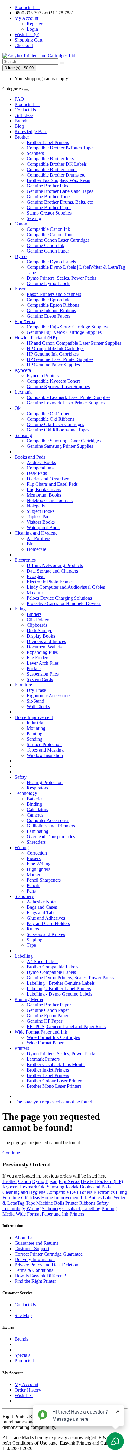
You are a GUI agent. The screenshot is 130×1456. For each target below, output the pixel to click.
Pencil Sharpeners (44, 880)
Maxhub (35, 592)
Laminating (37, 831)
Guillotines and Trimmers (51, 825)
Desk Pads (37, 473)
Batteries (35, 798)
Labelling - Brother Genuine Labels (61, 983)
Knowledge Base (31, 131)
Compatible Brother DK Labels (57, 164)
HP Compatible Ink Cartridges (55, 348)
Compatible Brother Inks (50, 158)
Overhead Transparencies (51, 836)
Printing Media (29, 999)
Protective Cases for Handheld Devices (64, 603)
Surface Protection (44, 744)
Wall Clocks (38, 706)
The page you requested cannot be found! (54, 1101)
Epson (21, 288)
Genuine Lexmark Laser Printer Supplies (66, 402)
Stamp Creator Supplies (49, 212)
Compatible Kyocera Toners (53, 381)
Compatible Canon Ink (48, 229)
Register (34, 23)
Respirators (37, 787)
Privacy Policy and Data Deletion (46, 1264)
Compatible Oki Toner (48, 413)
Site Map (23, 1315)
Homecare (36, 549)
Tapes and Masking (45, 749)
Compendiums (40, 467)
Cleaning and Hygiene (36, 532)
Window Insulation (45, 755)
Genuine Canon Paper (48, 250)
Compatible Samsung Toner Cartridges (64, 440)
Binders (34, 614)
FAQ (19, 99)
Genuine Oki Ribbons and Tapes (58, 429)
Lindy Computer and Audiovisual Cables (66, 587)
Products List (27, 7)
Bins (31, 543)
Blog (19, 126)
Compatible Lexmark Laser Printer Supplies (68, 397)
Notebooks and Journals (50, 500)
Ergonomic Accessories (49, 695)
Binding (34, 804)
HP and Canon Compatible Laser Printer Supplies (74, 343)
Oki (18, 408)
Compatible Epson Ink (48, 299)
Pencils (33, 885)
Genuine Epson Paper (47, 1015)
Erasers (34, 858)
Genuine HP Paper (44, 1021)
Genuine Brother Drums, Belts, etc (60, 202)
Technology (26, 793)
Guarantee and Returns (36, 1243)
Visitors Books (41, 522)
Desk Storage (39, 630)
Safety (21, 777)
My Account (26, 1384)
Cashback (71, 1208)
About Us (24, 1237)
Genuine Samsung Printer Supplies (60, 446)
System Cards (40, 679)
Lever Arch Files (43, 663)
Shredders (36, 842)
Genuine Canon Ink (45, 245)
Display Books (41, 636)
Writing (22, 847)
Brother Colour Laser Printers (55, 1080)
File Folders (38, 657)
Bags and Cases (42, 907)
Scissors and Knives (46, 934)
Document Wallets (44, 646)
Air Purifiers (38, 538)
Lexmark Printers (43, 1059)
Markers (34, 874)
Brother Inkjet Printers (48, 1069)
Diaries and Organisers (48, 478)
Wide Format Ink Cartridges (53, 1037)
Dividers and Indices (46, 641)
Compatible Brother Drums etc (56, 174)
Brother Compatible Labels (52, 966)
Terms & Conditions (34, 1270)
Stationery (24, 896)
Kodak (72, 1186)
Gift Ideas (24, 115)
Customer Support (32, 1248)
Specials (22, 1355)
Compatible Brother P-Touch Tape (60, 147)
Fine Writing (38, 863)
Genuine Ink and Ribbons (51, 310)
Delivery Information (35, 1259)
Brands (21, 120)
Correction (37, 852)
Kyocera (23, 370)
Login (32, 29)
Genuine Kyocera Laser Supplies (58, 386)
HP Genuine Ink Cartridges (53, 353)
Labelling (24, 956)
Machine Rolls (50, 1203)
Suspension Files (43, 673)
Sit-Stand (35, 701)
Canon (21, 223)
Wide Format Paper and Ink (41, 1031)
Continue (11, 1152)
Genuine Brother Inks (47, 185)
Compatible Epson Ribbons (53, 305)
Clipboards (37, 625)
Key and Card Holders (48, 923)
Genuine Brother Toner (49, 196)
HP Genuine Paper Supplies (53, 364)
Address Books (41, 462)
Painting (34, 733)
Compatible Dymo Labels (51, 261)
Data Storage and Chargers (52, 570)
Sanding (34, 739)
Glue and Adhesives (46, 918)
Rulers (33, 928)
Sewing (34, 218)
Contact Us (25, 109)
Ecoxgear (36, 576)
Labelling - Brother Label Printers (59, 988)
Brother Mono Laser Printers (54, 1086)
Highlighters (38, 869)
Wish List (24, 1395)
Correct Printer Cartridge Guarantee (49, 1254)
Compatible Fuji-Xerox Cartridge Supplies (67, 326)
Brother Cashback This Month (56, 1064)
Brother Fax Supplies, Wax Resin (58, 180)
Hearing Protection (45, 782)
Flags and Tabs (41, 912)
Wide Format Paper (45, 1042)
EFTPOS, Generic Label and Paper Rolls (66, 1026)
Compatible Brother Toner (52, 169)
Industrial (35, 722)
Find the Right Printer (35, 1281)
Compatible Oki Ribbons (50, 419)
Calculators (37, 809)
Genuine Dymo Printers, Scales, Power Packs (70, 977)
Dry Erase (36, 690)
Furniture (23, 684)
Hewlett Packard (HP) (36, 337)
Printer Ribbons (80, 1203)
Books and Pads (30, 457)
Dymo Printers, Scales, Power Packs (61, 278)
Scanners (35, 153)
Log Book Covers (44, 489)
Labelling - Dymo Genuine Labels (59, 993)
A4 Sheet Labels (42, 961)
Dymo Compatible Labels (51, 972)
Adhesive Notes (42, 901)
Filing (20, 608)
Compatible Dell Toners (69, 1192)
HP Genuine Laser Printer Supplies (60, 359)
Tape (31, 945)
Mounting (36, 728)
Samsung (23, 435)
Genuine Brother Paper (49, 207)
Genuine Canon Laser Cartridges (58, 240)
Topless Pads (39, 516)
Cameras (35, 814)
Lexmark (23, 391)
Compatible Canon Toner (51, 234)
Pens (31, 890)
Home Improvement (34, 717)
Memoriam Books (44, 494)
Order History (28, 1389)
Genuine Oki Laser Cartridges (55, 424)
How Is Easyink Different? (40, 1275)
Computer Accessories (48, 820)
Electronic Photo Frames (50, 581)
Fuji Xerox (25, 321)
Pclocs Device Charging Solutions (59, 598)
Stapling (34, 939)
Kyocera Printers (43, 375)
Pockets (34, 668)
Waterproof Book (43, 527)
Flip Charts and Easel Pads (52, 484)
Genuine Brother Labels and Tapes (60, 191)
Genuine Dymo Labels (48, 283)
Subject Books (40, 511)
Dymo (21, 256)
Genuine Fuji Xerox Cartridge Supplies (64, 332)
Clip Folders (38, 619)
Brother (22, 137)
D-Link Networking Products (55, 565)
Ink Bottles (91, 1197)
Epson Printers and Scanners (54, 294)
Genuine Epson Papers (48, 315)
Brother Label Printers (48, 142)
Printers (22, 1048)
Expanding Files (42, 652)
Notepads (36, 505)
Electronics (25, 560)
